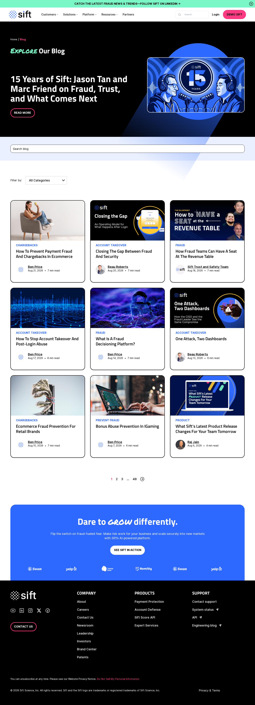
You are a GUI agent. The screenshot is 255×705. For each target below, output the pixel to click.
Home (13, 39)
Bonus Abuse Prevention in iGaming (127, 426)
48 (135, 479)
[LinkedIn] (21, 611)
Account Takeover (111, 245)
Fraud (180, 245)
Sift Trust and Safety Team (208, 267)
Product (183, 420)
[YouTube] (13, 611)
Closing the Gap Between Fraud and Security (124, 253)
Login (215, 14)
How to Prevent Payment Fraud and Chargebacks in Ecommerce (44, 253)
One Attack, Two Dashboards (201, 338)
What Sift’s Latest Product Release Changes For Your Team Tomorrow (206, 428)
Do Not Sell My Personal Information (118, 678)
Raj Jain (193, 442)
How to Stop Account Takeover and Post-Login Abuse (47, 341)
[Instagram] (30, 611)
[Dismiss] (251, 4)
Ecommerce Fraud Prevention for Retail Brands (46, 428)
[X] (39, 611)
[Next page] (142, 479)
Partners (128, 14)
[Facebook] (47, 611)
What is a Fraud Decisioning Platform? (115, 341)
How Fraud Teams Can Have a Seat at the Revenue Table (206, 253)
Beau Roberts (118, 267)
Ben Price (35, 267)
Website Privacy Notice (82, 678)
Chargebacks (27, 245)
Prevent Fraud (107, 420)
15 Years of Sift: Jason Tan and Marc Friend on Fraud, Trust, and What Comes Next (69, 88)
